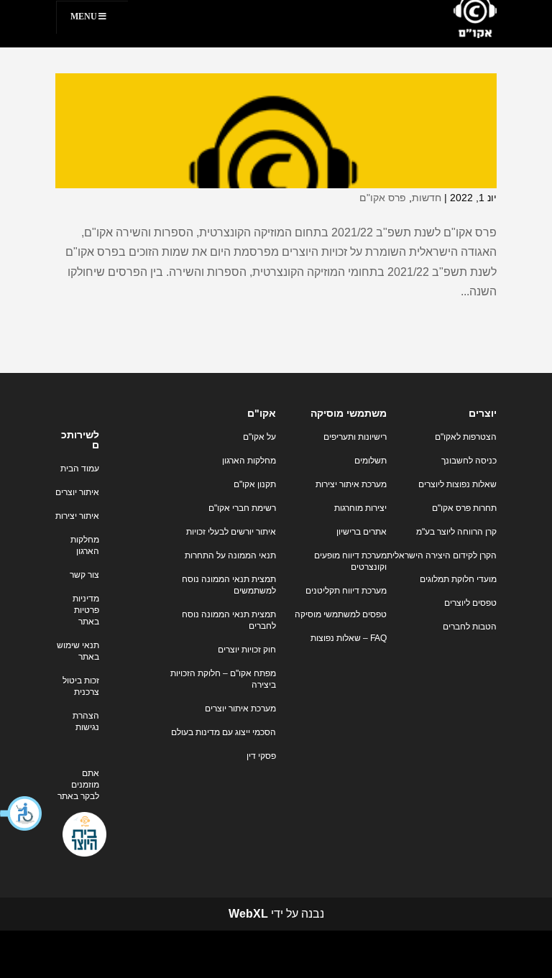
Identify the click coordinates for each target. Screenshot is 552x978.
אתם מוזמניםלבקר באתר (78, 784)
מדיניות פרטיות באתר (86, 610)
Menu (83, 16)
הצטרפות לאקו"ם (466, 437)
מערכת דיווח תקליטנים (346, 591)
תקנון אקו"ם (255, 484)
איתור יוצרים (77, 492)
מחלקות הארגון (249, 461)
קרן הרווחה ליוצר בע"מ (456, 532)
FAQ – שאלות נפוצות (348, 638)
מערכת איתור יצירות (351, 484)
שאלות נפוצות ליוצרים (457, 484)
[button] (21, 813)
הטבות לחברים (470, 627)
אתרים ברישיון (361, 532)
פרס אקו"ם (382, 197)
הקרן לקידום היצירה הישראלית (442, 555)
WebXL (248, 914)
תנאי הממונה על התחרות (230, 555)
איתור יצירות (77, 516)
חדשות (426, 197)
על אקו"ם (259, 437)
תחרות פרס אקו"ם (464, 508)
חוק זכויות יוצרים (247, 650)
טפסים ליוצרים (470, 603)
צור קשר (84, 575)
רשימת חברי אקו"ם (242, 508)
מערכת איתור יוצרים (240, 708)
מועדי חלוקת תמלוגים (458, 579)
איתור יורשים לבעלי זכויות (231, 532)
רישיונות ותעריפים (355, 437)
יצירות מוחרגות (360, 508)
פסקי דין (261, 756)
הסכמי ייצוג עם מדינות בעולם (223, 732)
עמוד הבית (79, 468)
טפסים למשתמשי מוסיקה (341, 614)
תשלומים (370, 461)
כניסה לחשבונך (469, 461)
